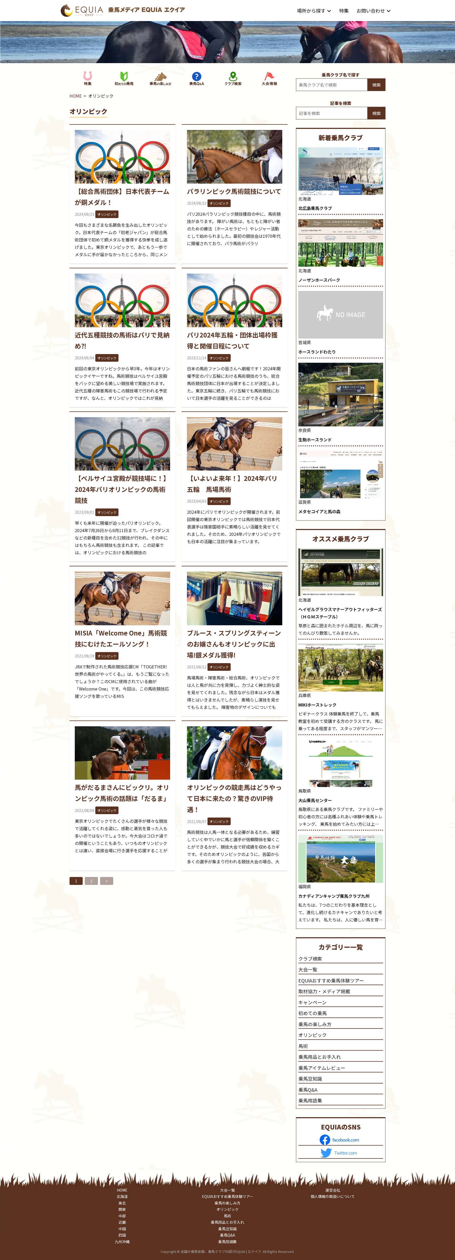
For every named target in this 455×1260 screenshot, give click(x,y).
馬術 (303, 1045)
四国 (122, 1235)
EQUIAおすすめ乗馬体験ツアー (331, 980)
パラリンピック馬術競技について (234, 191)
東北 (122, 1203)
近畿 (122, 1222)
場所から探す (311, 10)
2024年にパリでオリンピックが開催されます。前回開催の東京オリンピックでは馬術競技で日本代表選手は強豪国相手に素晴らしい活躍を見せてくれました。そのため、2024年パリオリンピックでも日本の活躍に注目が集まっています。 (234, 527)
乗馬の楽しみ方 (315, 1024)
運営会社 (332, 1190)
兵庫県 (304, 695)
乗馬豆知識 (310, 1078)
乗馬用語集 (310, 1100)
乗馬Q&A (307, 1089)
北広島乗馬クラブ (315, 208)
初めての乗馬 (312, 1013)
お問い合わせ (371, 10)
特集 (344, 10)
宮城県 (304, 342)
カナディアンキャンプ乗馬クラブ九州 (333, 896)
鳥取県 (304, 791)
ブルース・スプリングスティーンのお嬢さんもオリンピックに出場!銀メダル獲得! (234, 643)
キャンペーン (312, 1002)
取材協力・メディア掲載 (324, 991)
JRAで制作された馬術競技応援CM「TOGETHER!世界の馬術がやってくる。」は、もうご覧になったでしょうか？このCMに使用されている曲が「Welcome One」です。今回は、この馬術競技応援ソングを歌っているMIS (122, 681)
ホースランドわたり (317, 352)
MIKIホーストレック (317, 705)
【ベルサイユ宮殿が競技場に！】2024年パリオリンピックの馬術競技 (122, 489)
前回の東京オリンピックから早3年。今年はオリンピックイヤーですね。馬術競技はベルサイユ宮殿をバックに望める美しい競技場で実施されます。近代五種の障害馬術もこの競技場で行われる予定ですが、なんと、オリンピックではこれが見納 (122, 383)
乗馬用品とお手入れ (319, 1056)
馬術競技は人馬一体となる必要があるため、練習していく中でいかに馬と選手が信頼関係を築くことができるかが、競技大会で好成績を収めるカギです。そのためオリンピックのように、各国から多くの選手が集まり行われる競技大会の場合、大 (233, 847)
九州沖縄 (122, 1241)
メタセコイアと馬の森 (319, 511)
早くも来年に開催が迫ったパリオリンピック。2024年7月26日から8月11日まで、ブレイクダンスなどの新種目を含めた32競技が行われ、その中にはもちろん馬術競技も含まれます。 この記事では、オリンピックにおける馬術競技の (122, 538)
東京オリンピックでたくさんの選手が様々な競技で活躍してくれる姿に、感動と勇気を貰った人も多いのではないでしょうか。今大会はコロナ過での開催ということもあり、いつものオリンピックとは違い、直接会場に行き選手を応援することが (121, 836)
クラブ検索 (310, 958)
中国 (122, 1228)
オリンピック (106, 214)
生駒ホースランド (315, 439)
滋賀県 (304, 502)
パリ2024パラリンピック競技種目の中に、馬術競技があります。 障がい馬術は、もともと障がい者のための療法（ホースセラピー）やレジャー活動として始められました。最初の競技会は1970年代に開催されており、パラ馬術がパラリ (234, 228)
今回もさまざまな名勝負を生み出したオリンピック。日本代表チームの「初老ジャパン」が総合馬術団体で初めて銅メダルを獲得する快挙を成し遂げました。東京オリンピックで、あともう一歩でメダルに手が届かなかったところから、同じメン (121, 240)
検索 (376, 85)
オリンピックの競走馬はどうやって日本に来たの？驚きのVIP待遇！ (234, 798)
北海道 (304, 198)
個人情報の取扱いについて (333, 1196)
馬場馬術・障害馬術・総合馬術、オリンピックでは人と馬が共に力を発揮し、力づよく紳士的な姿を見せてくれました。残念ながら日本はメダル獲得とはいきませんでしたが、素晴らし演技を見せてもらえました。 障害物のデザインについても (233, 692)
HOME (76, 96)
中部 (122, 1215)
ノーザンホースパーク (319, 280)
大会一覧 (307, 969)
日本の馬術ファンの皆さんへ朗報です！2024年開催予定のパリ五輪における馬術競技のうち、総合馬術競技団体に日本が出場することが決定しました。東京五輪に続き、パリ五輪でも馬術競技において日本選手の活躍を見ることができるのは (234, 383)
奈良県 (304, 430)
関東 (122, 1209)
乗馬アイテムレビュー (321, 1067)
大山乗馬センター (315, 800)
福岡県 (304, 886)
